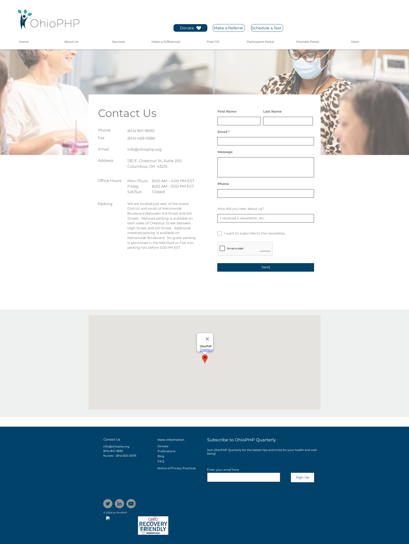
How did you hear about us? (241, 208)
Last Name (272, 111)
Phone (223, 184)
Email (222, 131)
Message (225, 152)
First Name (227, 111)
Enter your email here (223, 469)
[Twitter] (107, 503)
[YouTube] (131, 503)
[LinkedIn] (119, 503)
